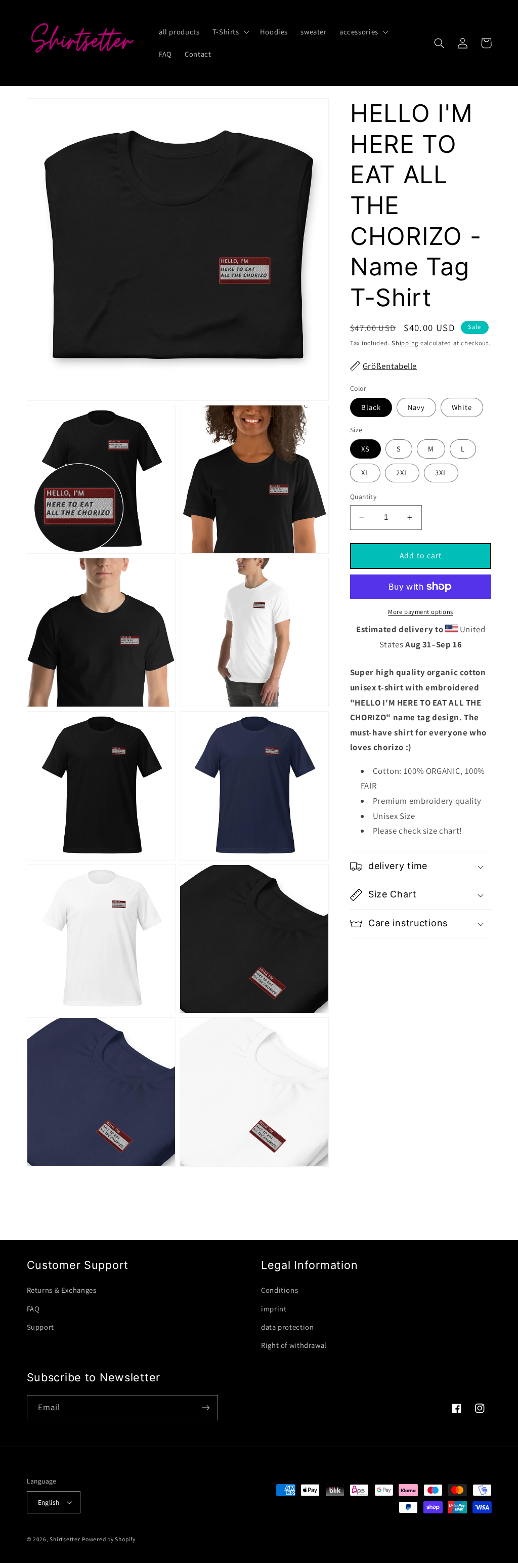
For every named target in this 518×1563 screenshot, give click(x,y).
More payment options (420, 611)
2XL (402, 472)
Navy (416, 407)
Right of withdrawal (294, 1345)
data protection (287, 1327)
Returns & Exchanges (62, 1290)
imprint (273, 1308)
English (49, 1502)
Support (40, 1327)
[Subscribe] (205, 1407)
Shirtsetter (65, 1539)
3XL (441, 472)
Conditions (279, 1290)
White (462, 407)
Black (371, 407)
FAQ (33, 1308)
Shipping (405, 343)
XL (365, 472)
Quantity (363, 496)
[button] (229, 32)
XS (365, 449)
